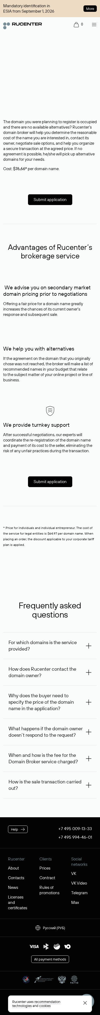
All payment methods (50, 959)
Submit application (50, 199)
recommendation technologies (36, 1003)
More (90, 8)
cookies (45, 1005)
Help (14, 829)
